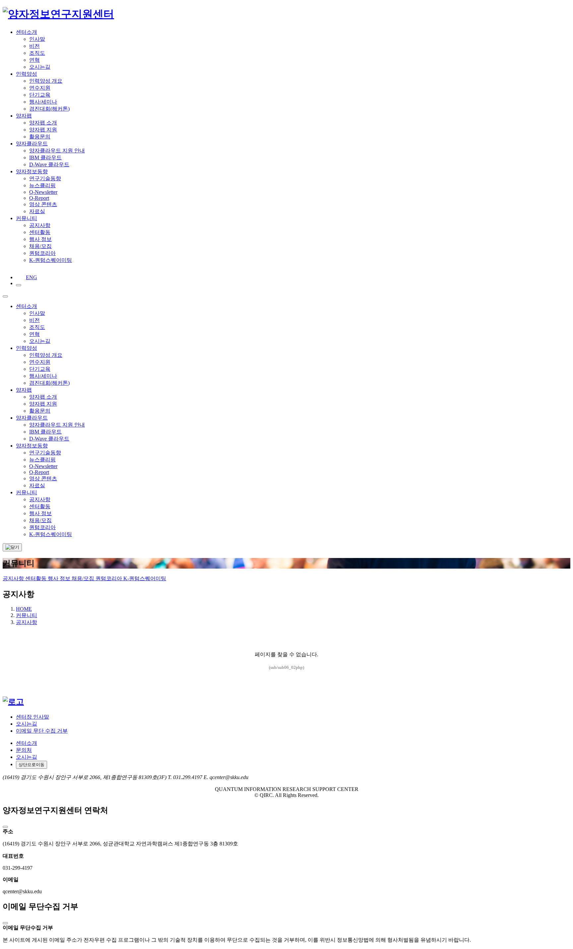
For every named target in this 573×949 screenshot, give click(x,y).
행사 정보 (60, 578)
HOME (24, 609)
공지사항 (14, 578)
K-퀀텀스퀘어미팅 (144, 578)
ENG (28, 277)
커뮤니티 (26, 615)
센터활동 (36, 578)
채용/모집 (84, 578)
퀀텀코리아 (109, 578)
